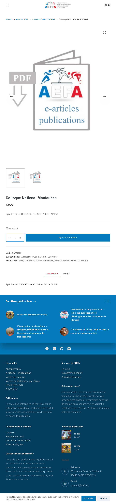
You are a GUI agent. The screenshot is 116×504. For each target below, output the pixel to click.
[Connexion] (106, 5)
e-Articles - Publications (32, 257)
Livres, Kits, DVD (14, 385)
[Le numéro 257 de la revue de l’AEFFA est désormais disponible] (64, 331)
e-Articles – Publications (18, 372)
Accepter (88, 498)
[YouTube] (69, 348)
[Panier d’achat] (109, 5)
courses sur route (43, 261)
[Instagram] (54, 348)
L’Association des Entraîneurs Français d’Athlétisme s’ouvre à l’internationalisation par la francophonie (32, 331)
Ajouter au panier (68, 237)
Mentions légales (15, 444)
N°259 (77, 434)
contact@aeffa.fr (80, 485)
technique (82, 261)
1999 (21, 261)
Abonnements (13, 369)
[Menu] (7, 5)
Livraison (10, 432)
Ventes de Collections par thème (23, 381)
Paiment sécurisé (15, 436)
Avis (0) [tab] (66, 274)
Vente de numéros (15, 377)
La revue (66, 369)
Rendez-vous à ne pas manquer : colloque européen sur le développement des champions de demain (88, 314)
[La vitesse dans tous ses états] (10, 314)
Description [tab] (52, 274)
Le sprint (52, 257)
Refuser (103, 498)
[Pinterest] (61, 348)
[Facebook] (47, 348)
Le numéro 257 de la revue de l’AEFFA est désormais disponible (90, 331)
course (28, 261)
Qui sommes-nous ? (72, 372)
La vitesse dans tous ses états (32, 314)
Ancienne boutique (71, 377)
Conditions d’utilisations (18, 440)
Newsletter (11, 388)
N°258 (77, 446)
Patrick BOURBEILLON (65, 261)
